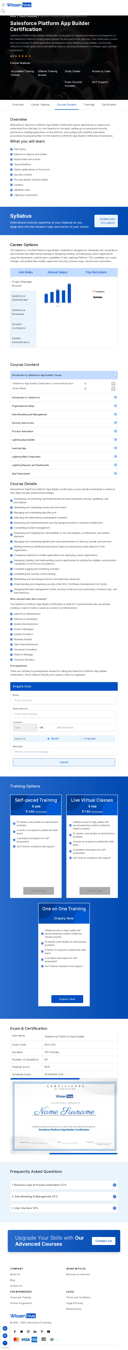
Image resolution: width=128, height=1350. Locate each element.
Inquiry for (20, 739)
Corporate (90, 738)
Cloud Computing (28, 16)
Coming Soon (38, 890)
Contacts (17, 722)
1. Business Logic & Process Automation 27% (39, 1184)
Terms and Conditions (78, 1297)
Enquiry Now (67, 999)
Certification (109, 104)
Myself (55, 738)
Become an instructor (78, 1274)
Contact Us (103, 1241)
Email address (20, 708)
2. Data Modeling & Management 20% (35, 1196)
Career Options (40, 104)
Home (13, 16)
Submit (64, 762)
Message (18, 746)
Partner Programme (21, 1303)
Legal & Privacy (74, 1303)
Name (16, 695)
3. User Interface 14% (25, 1208)
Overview (18, 104)
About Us (15, 1274)
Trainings (89, 104)
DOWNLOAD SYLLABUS (107, 221)
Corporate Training (20, 1297)
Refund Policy (73, 1309)
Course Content (66, 104)
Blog (12, 1280)
